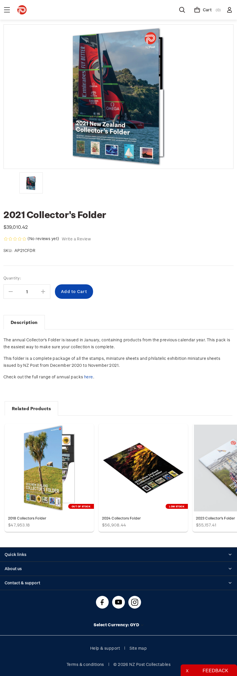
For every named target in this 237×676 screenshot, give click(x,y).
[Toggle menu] (7, 10)
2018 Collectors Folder (27, 518)
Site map (138, 648)
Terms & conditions (85, 664)
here (88, 376)
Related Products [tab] (31, 408)
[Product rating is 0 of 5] (15, 239)
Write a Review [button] (76, 238)
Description (24, 322)
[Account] (229, 9)
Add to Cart (143, 467)
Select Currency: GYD (117, 624)
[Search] (182, 9)
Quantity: (12, 278)
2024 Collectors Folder (121, 518)
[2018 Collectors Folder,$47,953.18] (49, 468)
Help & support (105, 648)
